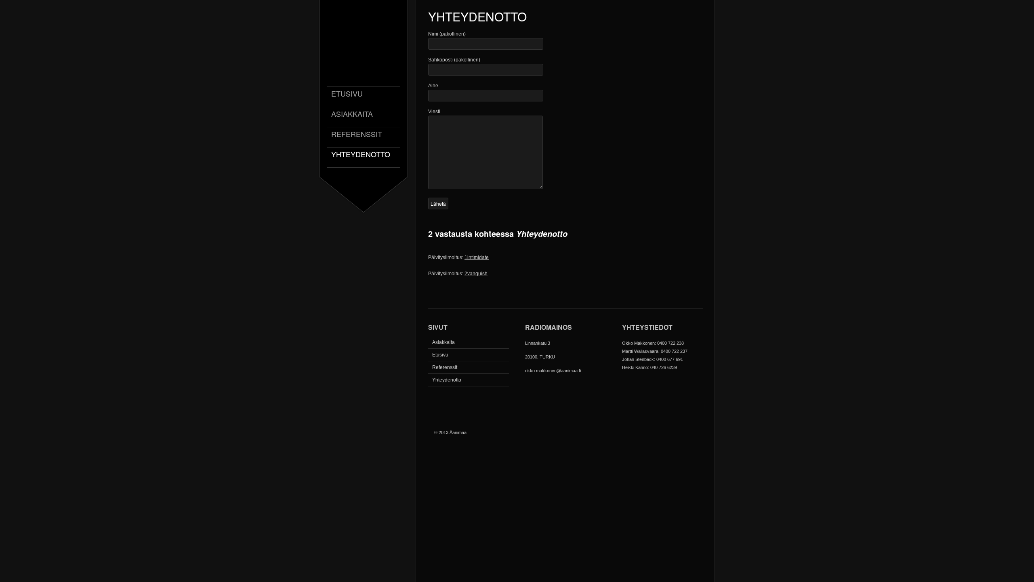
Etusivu (347, 94)
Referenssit (356, 134)
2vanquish (476, 273)
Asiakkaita (352, 114)
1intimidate (476, 257)
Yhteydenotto (360, 154)
